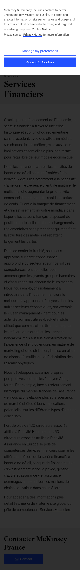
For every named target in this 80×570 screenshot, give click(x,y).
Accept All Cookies (40, 62)
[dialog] (40, 37)
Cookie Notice (41, 29)
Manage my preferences (40, 51)
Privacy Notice (32, 34)
